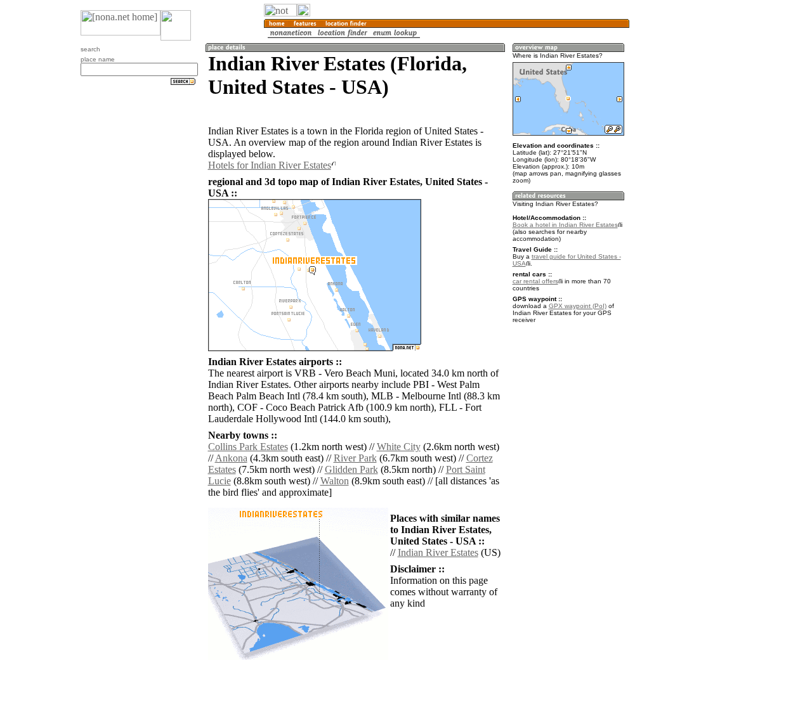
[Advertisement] (690, 209)
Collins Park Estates (248, 446)
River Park (355, 458)
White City (399, 446)
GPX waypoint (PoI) (577, 305)
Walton (334, 480)
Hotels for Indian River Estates (269, 165)
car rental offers (535, 281)
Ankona (231, 458)
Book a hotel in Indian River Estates (565, 224)
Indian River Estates (438, 552)
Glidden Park (351, 469)
